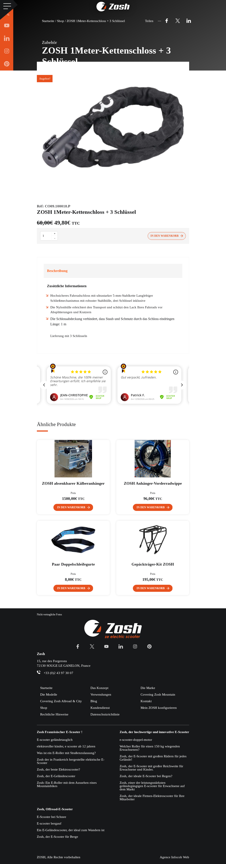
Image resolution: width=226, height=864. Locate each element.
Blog (93, 701)
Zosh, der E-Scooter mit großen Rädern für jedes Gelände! (153, 757)
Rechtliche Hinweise (54, 714)
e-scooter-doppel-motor (136, 739)
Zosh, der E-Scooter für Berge (57, 836)
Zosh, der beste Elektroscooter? (58, 769)
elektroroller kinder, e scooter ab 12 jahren (66, 746)
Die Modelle (48, 694)
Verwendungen (100, 694)
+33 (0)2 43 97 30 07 (58, 673)
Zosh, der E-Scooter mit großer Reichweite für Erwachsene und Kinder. (151, 767)
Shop (43, 707)
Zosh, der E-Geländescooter (56, 776)
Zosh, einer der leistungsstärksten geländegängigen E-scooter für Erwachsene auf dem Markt (152, 786)
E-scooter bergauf (49, 823)
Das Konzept (99, 688)
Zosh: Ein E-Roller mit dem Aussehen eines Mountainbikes (67, 784)
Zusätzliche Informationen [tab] (67, 286)
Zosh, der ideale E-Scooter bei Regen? (146, 776)
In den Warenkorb (165, 235)
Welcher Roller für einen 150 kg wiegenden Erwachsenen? (150, 748)
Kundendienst (100, 707)
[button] (73, 507)
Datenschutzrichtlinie (105, 714)
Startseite (46, 688)
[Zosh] (113, 6)
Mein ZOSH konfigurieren (159, 707)
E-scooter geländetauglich (55, 739)
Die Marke (148, 688)
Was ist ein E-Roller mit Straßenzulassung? (66, 753)
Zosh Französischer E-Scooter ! (59, 732)
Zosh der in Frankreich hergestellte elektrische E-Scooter (70, 761)
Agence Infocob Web (174, 857)
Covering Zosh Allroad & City (61, 701)
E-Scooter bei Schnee (51, 817)
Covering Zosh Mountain (158, 694)
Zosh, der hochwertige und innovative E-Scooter (154, 732)
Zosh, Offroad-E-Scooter (55, 809)
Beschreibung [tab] (57, 271)
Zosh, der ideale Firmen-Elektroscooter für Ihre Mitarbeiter (152, 797)
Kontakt (146, 701)
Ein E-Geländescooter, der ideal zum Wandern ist (70, 830)
